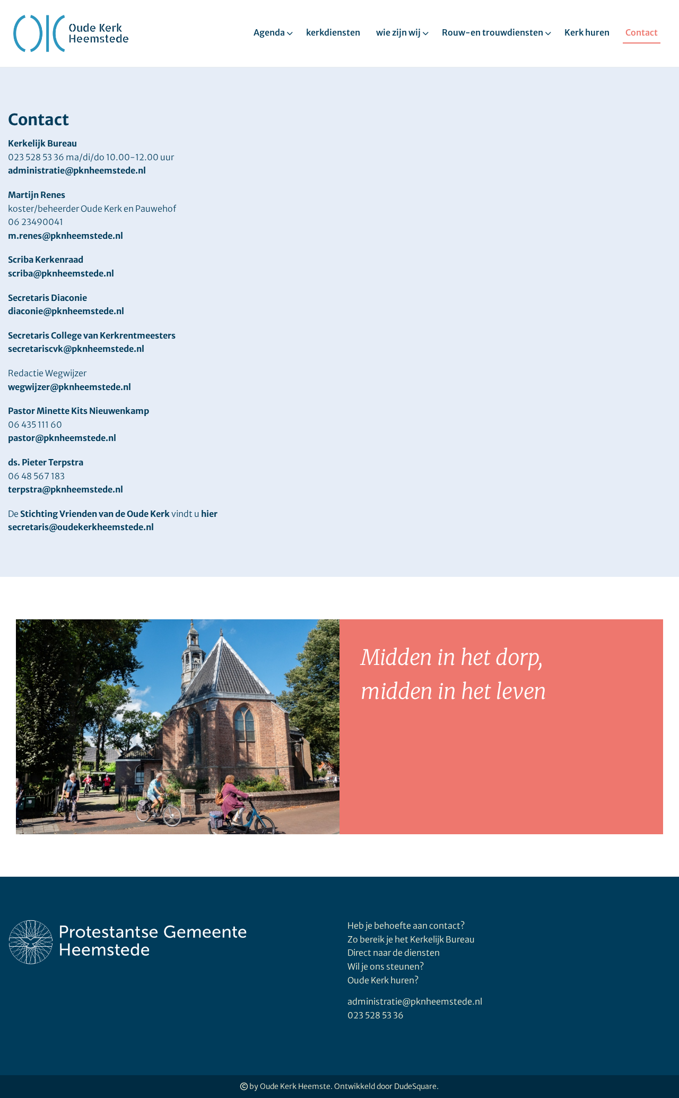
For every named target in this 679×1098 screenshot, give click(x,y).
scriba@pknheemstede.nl (61, 273)
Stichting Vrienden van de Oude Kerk (95, 513)
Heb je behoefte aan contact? (406, 925)
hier (209, 513)
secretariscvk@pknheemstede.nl (76, 348)
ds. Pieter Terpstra (45, 462)
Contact (641, 32)
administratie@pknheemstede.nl (77, 170)
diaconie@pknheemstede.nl (66, 311)
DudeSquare (415, 1086)
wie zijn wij (398, 32)
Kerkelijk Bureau (42, 143)
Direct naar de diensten (393, 952)
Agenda (269, 32)
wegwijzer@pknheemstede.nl (69, 387)
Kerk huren (587, 32)
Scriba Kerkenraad (45, 259)
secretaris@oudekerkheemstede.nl (81, 527)
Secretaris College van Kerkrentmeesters (92, 335)
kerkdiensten (333, 32)
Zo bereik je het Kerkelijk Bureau (411, 939)
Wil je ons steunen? (386, 966)
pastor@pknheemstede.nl (62, 438)
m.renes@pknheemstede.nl (65, 235)
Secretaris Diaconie (47, 297)
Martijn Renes (36, 194)
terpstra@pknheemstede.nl (65, 489)
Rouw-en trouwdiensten (492, 32)
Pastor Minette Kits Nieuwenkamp (78, 410)
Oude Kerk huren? (383, 980)
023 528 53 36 (375, 1015)
